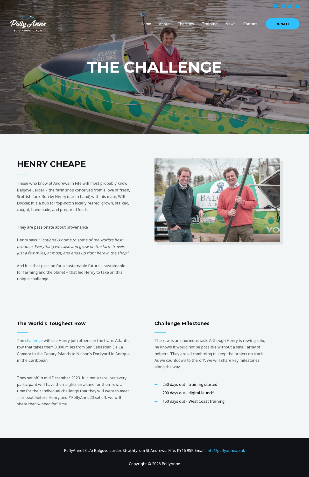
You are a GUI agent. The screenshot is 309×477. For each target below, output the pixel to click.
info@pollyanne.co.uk (225, 450)
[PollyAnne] (28, 23)
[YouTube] (297, 6)
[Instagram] (283, 6)
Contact (250, 24)
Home (145, 24)
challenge (34, 340)
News (230, 24)
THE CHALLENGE (154, 67)
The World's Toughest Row (51, 323)
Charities (185, 24)
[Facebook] (275, 6)
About (164, 24)
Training (210, 24)
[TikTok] (290, 6)
